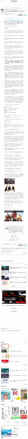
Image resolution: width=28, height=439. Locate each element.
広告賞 (11, 20)
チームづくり (21, 20)
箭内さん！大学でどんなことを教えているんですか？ (7, 251)
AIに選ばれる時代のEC (12, 401)
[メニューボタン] (1, 1)
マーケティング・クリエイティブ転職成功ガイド (14, 361)
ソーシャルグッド (7, 20)
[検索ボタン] (26, 1)
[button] (18, 15)
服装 (7, 21)
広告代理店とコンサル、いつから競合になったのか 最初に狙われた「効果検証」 (11, 330)
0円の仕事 (17, 20)
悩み (18, 21)
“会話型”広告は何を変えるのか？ (3, 401)
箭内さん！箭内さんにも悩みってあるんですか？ (7, 252)
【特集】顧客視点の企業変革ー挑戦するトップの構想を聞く (16, 351)
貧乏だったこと (11, 21)
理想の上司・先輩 (15, 21)
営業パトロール (13, 148)
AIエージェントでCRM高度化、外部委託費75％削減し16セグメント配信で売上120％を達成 (13, 305)
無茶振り (5, 21)
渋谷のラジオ (14, 20)
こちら (20, 18)
